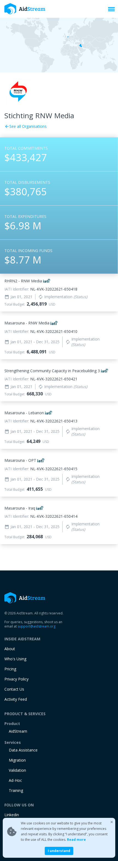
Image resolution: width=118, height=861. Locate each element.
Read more (76, 839)
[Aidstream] (25, 8)
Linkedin (11, 814)
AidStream (18, 731)
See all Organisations (25, 126)
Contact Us (14, 689)
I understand (59, 850)
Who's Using (15, 658)
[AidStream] (25, 597)
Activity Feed (15, 699)
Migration (17, 760)
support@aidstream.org (36, 626)
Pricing (10, 668)
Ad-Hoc (15, 780)
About (9, 648)
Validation (17, 770)
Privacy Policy (16, 679)
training (16, 790)
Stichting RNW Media (39, 115)
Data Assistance (23, 750)
